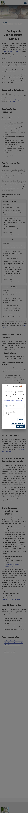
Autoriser (20, 426)
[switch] (5, 413)
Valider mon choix (17, 423)
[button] (14, 406)
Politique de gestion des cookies (13, 400)
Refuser (21, 419)
